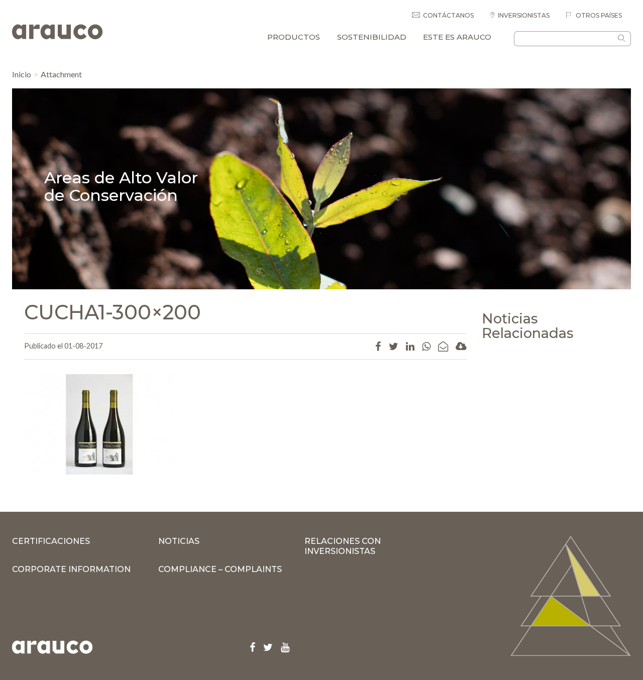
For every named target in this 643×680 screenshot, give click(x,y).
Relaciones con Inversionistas (342, 546)
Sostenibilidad (371, 37)
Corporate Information (71, 569)
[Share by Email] (443, 346)
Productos (293, 37)
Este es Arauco (457, 37)
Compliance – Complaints (220, 569)
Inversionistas (524, 15)
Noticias (178, 541)
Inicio (21, 74)
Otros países (598, 15)
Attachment (61, 74)
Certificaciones (51, 541)
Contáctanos (448, 15)
